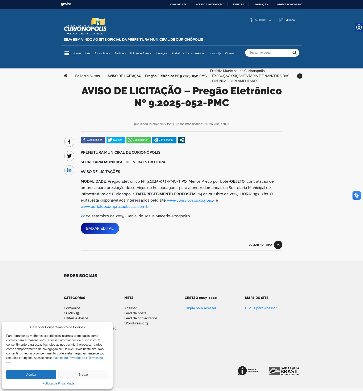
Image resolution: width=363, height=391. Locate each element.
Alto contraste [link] (265, 20)
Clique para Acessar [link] (200, 308)
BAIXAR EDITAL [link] (100, 228)
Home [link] (76, 53)
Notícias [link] (120, 53)
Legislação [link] (261, 4)
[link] (65, 76)
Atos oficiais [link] (103, 53)
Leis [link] (87, 53)
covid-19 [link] (215, 53)
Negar (83, 375)
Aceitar (31, 375)
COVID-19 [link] (71, 313)
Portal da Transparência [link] (188, 53)
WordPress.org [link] (136, 323)
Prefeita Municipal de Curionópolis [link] (237, 70)
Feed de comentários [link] (141, 318)
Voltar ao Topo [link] (260, 244)
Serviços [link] (161, 53)
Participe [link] (238, 4)
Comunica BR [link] (178, 4)
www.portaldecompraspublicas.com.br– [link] (116, 206)
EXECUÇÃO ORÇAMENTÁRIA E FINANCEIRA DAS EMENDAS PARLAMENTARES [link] (250, 75)
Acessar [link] (130, 308)
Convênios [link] (72, 308)
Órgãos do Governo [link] (289, 4)
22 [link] (83, 216)
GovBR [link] (66, 4)
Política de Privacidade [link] (58, 383)
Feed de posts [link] (135, 313)
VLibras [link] (290, 20)
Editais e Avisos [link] (140, 53)
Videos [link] (229, 53)
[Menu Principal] (66, 53)
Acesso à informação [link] (209, 4)
